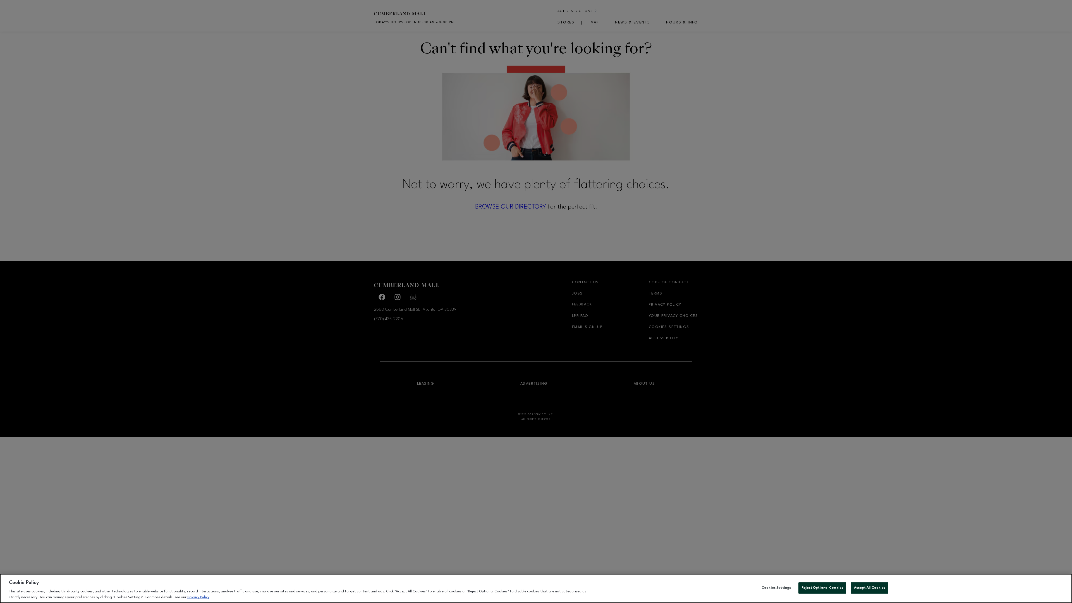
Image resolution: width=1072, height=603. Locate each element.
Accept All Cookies (869, 588)
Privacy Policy (198, 597)
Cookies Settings (776, 588)
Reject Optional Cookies (822, 588)
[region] (536, 588)
